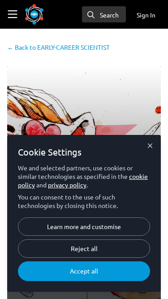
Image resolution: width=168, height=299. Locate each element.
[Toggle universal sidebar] (12, 14)
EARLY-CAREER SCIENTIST (58, 47)
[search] (104, 14)
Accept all (84, 271)
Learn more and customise (84, 226)
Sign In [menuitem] (146, 15)
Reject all (84, 248)
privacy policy (67, 185)
